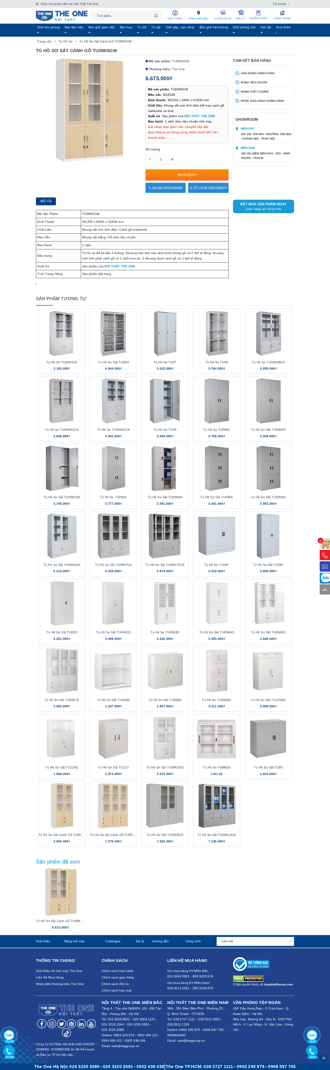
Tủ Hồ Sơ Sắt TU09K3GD (165, 767)
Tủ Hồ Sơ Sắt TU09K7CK (113, 565)
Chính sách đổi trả (115, 984)
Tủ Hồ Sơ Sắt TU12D (113, 767)
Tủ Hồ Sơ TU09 (165, 429)
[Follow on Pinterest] (71, 1023)
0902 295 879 (189, 1030)
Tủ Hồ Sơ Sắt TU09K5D (268, 632)
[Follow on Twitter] (61, 1023)
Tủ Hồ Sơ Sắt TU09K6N (268, 497)
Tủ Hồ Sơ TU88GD (216, 767)
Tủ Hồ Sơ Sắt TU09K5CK (61, 565)
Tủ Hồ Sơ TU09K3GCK (62, 429)
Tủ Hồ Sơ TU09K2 (216, 429)
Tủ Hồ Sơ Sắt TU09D (61, 632)
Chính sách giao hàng (118, 977)
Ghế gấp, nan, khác (180, 27)
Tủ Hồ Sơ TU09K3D (164, 632)
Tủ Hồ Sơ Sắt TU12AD (61, 767)
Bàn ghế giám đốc (101, 27)
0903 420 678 (124, 1035)
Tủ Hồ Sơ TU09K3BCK (268, 362)
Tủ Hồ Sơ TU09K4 (113, 497)
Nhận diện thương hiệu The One (60, 984)
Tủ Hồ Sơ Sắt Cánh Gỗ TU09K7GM (116, 835)
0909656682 (176, 1035)
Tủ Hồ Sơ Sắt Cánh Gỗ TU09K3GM (64, 835)
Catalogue (223, 18)
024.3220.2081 (138, 1024)
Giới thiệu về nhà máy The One (59, 971)
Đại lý (240, 18)
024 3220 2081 (118, 1066)
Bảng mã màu (199, 18)
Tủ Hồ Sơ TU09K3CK (61, 362)
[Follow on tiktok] (66, 1032)
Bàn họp (126, 27)
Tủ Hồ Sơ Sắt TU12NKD (268, 700)
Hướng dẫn (258, 18)
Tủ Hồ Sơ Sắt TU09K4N (165, 497)
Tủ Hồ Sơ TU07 (165, 362)
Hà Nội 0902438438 (166, 188)
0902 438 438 (135, 1040)
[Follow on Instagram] (51, 1023)
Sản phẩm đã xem (58, 862)
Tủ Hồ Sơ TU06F (216, 565)
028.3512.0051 (209, 1019)
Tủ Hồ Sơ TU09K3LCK (113, 429)
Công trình (282, 18)
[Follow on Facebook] (41, 1023)
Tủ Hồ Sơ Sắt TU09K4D (216, 632)
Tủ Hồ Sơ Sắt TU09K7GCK (165, 565)
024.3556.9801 (119, 1019)
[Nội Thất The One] (62, 16)
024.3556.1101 (144, 1019)
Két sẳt (266, 27)
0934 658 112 (112, 1040)
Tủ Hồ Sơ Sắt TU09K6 (216, 497)
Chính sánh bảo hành (118, 971)
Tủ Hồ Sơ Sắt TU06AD (113, 700)
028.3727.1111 (184, 1019)
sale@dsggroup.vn (125, 1046)
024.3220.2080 (113, 1030)
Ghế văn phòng (48, 27)
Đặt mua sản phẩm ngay (263, 206)
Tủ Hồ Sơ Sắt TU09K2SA (62, 497)
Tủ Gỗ (141, 27)
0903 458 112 (147, 1035)
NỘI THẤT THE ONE (199, 116)
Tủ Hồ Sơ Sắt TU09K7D (61, 700)
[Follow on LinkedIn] (81, 1023)
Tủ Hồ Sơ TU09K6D (216, 700)
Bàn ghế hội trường (214, 27)
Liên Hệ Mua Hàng (50, 977)
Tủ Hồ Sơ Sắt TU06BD (165, 700)
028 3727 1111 (218, 1066)
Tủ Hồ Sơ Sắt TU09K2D (113, 632)
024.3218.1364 (113, 1024)
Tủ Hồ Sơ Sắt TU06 (268, 767)
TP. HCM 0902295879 (209, 188)
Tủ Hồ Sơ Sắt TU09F (268, 565)
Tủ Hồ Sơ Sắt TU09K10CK (216, 835)
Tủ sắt (156, 27)
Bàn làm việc (74, 27)
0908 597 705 (213, 1030)
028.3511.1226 (178, 1024)
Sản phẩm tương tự (61, 298)
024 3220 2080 (84, 1066)
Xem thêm (283, 27)
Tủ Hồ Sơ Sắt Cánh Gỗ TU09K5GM (62, 921)
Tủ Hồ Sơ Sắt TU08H (113, 362)
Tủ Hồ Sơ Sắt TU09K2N (268, 429)
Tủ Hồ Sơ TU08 (216, 362)
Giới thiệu (175, 18)
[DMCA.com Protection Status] (248, 978)
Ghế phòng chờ (244, 27)
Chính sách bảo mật (117, 990)
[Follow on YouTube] (91, 1023)
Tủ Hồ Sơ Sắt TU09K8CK (165, 835)
